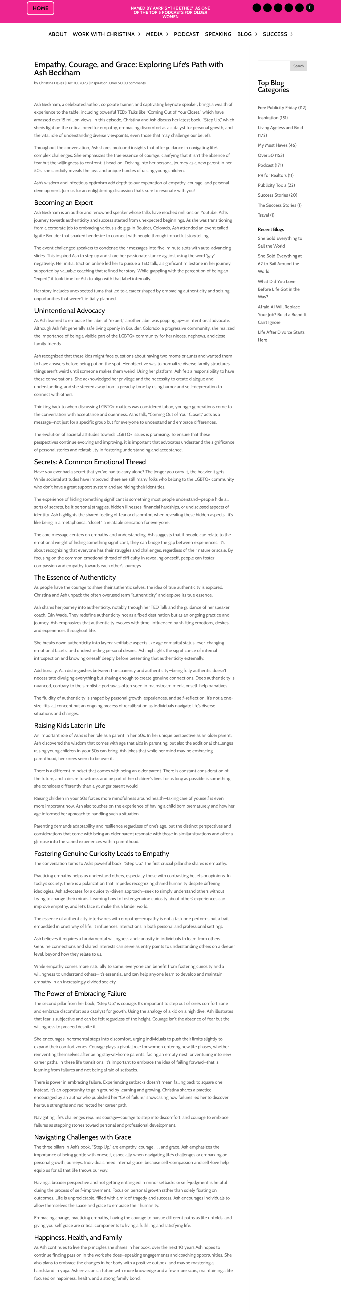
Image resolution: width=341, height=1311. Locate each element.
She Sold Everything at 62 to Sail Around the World (280, 263)
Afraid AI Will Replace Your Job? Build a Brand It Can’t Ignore (282, 314)
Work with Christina (104, 34)
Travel (263, 215)
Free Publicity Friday (277, 107)
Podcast (186, 34)
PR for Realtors (272, 175)
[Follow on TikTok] (310, 7)
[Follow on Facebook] (289, 7)
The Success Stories (277, 205)
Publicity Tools (272, 185)
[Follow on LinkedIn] (267, 7)
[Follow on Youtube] (299, 7)
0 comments (135, 83)
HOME (40, 8)
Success (275, 34)
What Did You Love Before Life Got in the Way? (279, 289)
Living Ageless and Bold (280, 127)
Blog (244, 34)
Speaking (218, 34)
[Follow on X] (278, 7)
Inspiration (99, 83)
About (57, 34)
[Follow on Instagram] (257, 7)
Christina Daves (51, 83)
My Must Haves (272, 145)
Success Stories (273, 195)
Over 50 (116, 83)
